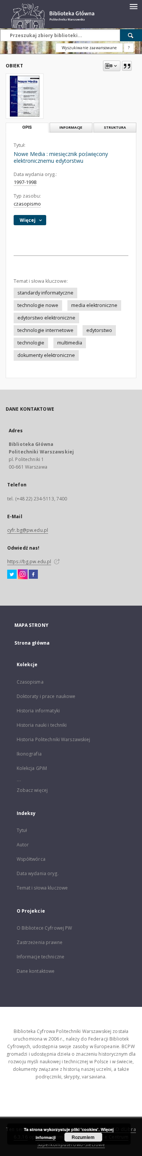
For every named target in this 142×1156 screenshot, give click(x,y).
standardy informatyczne (45, 293)
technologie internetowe (45, 330)
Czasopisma (30, 682)
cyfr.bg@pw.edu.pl (27, 530)
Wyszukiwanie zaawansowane (89, 47)
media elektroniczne (94, 305)
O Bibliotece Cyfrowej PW (44, 928)
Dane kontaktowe (36, 971)
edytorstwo (99, 330)
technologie (30, 343)
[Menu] (133, 6)
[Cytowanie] (127, 66)
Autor (23, 844)
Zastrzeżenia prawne (39, 942)
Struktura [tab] (115, 127)
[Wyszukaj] (131, 35)
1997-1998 (25, 182)
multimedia (69, 343)
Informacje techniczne (41, 956)
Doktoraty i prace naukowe (46, 696)
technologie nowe (37, 305)
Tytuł (22, 830)
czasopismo (27, 204)
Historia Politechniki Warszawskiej (54, 739)
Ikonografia (29, 754)
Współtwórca (31, 859)
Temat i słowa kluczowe (42, 888)
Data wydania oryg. (38, 873)
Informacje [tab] (70, 127)
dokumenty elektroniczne (46, 355)
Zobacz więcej (32, 790)
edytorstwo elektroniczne (46, 318)
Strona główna (32, 643)
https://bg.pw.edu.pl (29, 561)
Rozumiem (83, 1137)
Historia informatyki (38, 710)
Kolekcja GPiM (32, 768)
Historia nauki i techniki (42, 725)
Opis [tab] (27, 127)
